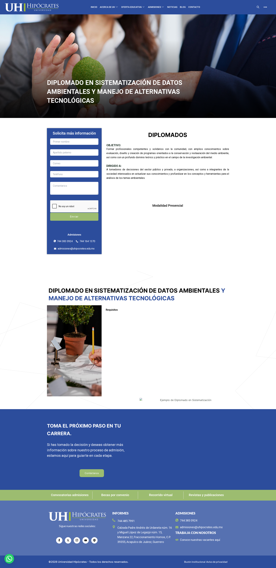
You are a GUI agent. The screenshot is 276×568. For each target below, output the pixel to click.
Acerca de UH (107, 7)
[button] (258, 7)
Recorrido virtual (160, 495)
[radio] (94, 540)
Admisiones (154, 7)
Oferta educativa (131, 7)
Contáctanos (92, 473)
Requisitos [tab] (112, 309)
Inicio (94, 7)
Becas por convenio (115, 495)
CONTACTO (194, 7)
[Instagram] (77, 540)
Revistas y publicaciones (206, 495)
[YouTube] (85, 540)
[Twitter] (68, 540)
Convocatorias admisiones (69, 495)
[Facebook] (59, 540)
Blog (183, 7)
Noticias (172, 7)
